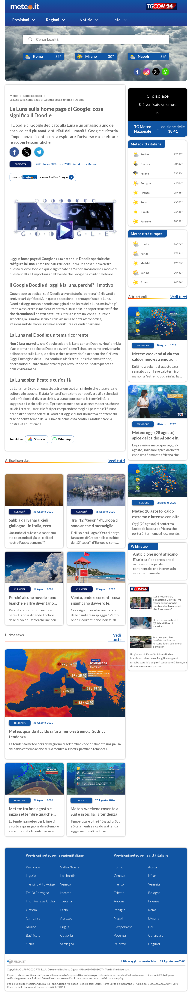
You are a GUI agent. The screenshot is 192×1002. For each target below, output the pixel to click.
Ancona (119, 901)
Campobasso (123, 927)
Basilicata (33, 935)
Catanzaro (155, 935)
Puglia (64, 927)
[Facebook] (137, 72)
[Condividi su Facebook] (14, 155)
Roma (152, 910)
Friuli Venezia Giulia (40, 901)
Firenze (153, 901)
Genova (119, 875)
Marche (65, 893)
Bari (151, 927)
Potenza (120, 935)
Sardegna (67, 944)
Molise (31, 927)
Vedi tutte (117, 637)
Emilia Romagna (37, 893)
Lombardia (68, 875)
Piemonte (33, 867)
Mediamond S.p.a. (36, 983)
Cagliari (154, 944)
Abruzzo (66, 918)
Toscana (66, 901)
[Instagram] (146, 72)
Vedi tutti (117, 460)
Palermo (120, 944)
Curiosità (20, 164)
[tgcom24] (161, 7)
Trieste (119, 893)
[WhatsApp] (165, 72)
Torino (118, 867)
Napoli (119, 918)
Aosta (152, 867)
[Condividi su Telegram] (39, 155)
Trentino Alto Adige (40, 884)
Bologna (154, 893)
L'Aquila (153, 918)
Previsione (143, 345)
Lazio (64, 910)
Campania (33, 918)
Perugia (119, 910)
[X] (156, 72)
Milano (153, 875)
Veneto (65, 884)
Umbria (31, 910)
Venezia (154, 884)
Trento (119, 884)
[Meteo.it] (25, 6)
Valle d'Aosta (69, 867)
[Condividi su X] (26, 155)
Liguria (31, 875)
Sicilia (30, 944)
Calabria (66, 935)
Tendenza (20, 722)
